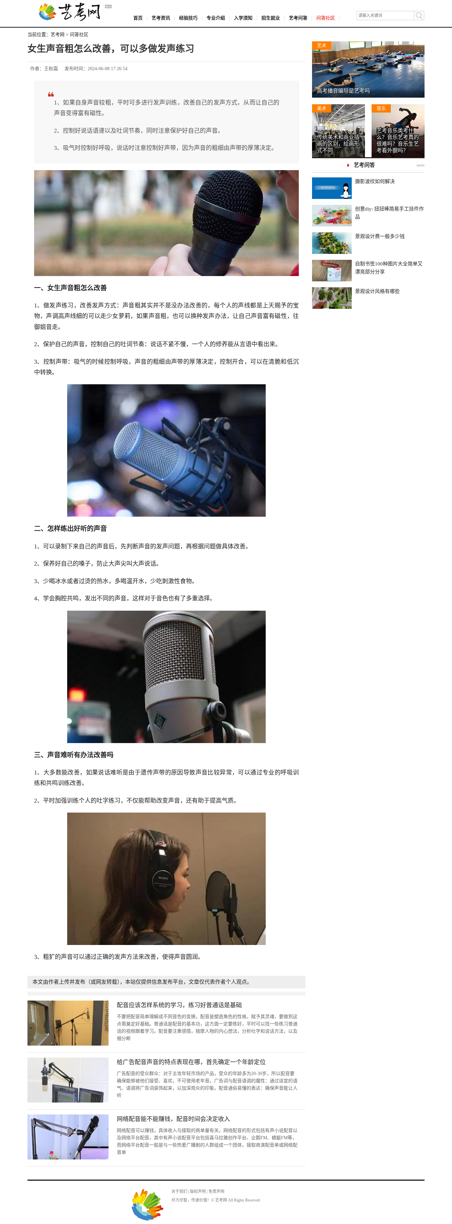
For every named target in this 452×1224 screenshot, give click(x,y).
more (421, 165)
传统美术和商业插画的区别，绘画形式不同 (338, 143)
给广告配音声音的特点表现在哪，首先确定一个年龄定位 (191, 1062)
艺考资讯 (161, 18)
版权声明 (198, 1191)
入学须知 (243, 18)
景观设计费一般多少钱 (380, 236)
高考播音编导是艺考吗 (343, 91)
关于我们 (179, 1191)
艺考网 (58, 34)
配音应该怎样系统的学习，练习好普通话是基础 (179, 1005)
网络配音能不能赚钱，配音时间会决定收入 (173, 1119)
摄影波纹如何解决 (375, 181)
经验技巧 (188, 18)
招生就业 (270, 18)
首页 (138, 18)
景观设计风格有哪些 (377, 291)
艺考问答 (298, 18)
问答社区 (325, 18)
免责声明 (216, 1191)
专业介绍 (215, 18)
